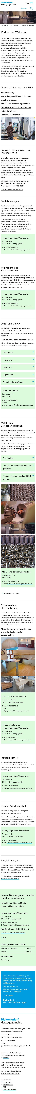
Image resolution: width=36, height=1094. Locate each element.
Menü (27, 3)
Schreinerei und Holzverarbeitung (16, 107)
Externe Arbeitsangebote (12, 114)
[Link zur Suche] (31, 9)
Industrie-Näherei (8, 111)
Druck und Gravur (9, 100)
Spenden (23, 8)
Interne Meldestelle (9, 1089)
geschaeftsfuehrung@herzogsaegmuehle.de (16, 1046)
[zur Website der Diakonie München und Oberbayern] (15, 1001)
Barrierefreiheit (8, 1085)
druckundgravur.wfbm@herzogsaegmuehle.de (17, 405)
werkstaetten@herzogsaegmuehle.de (19, 250)
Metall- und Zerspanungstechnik (15, 103)
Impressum (7, 1080)
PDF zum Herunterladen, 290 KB (14, 932)
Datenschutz (7, 1082)
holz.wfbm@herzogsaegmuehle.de (18, 740)
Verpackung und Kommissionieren (16, 96)
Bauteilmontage (8, 92)
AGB (4, 938)
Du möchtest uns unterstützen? (13, 1055)
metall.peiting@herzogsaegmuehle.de (19, 584)
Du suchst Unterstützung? (12, 1053)
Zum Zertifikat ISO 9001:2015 (13, 189)
